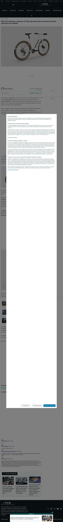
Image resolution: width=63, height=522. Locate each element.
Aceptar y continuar (49, 405)
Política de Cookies (31, 133)
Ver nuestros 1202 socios (13, 169)
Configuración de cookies (20, 134)
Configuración (37, 405)
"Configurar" (28, 153)
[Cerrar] (52, 512)
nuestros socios (25, 149)
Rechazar (25, 405)
